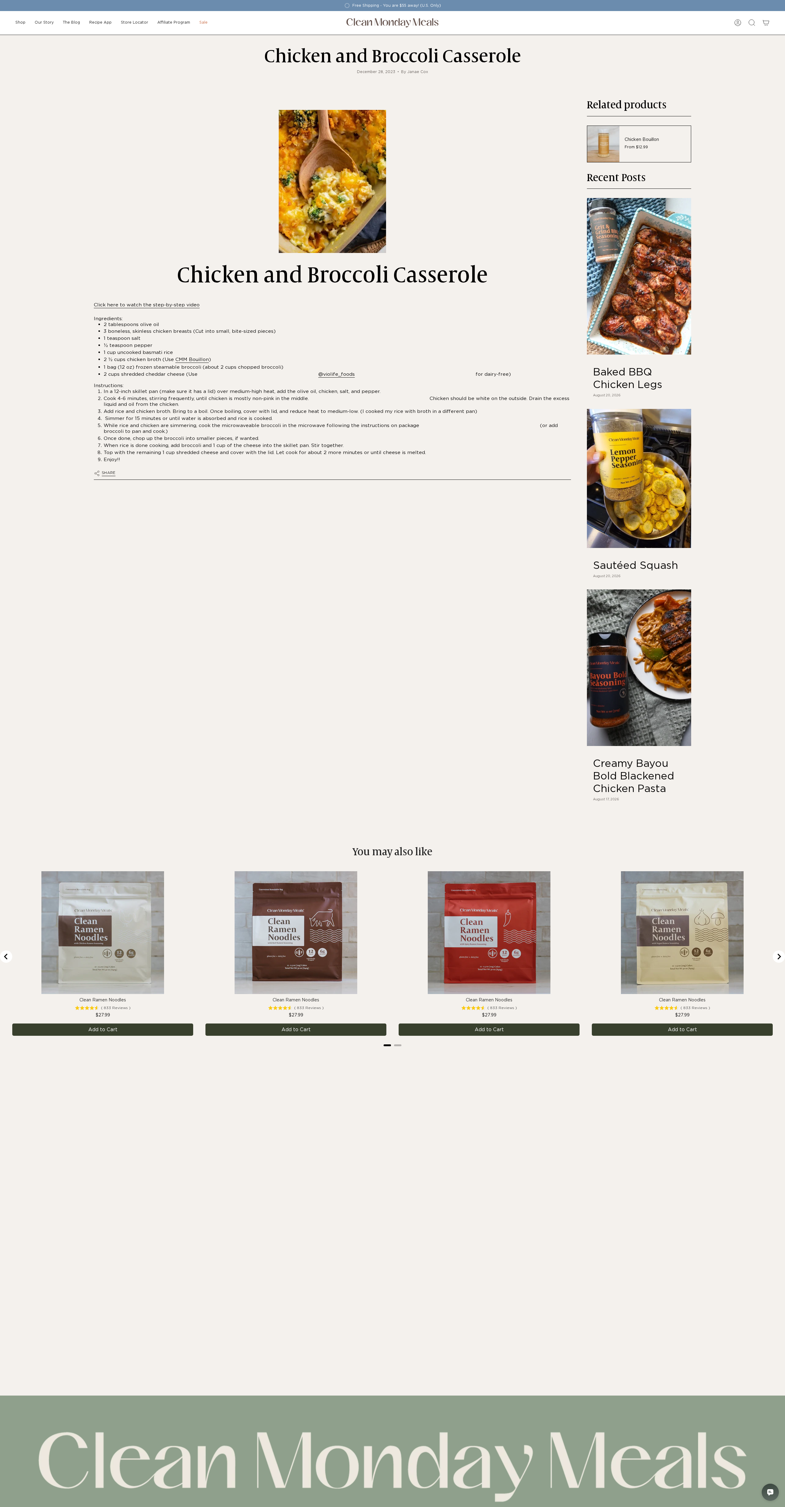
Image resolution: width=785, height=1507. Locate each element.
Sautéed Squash (635, 565)
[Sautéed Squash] (639, 478)
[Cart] (766, 22)
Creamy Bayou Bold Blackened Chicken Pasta (633, 775)
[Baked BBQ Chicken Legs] (639, 276)
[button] (20, 23)
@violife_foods (336, 374)
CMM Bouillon (192, 359)
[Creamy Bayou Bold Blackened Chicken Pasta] (639, 667)
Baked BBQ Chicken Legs (627, 378)
